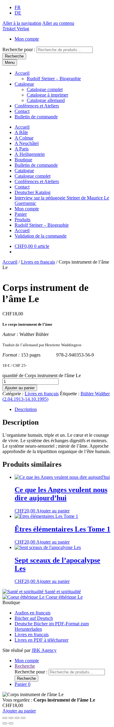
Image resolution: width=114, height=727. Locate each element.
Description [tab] (26, 409)
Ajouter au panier (20, 388)
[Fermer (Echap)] (23, 718)
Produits (22, 219)
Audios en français (32, 612)
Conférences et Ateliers (37, 105)
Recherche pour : (18, 49)
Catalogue (24, 84)
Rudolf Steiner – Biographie (54, 78)
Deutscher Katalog (32, 192)
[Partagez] (17, 718)
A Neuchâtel (27, 143)
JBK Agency (44, 650)
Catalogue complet (45, 89)
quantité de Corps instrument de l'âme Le (41, 375)
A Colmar (24, 137)
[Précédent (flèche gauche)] (4, 723)
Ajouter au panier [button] (53, 510)
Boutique (23, 159)
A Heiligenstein (30, 154)
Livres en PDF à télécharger (41, 640)
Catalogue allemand (46, 100)
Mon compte (27, 38)
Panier (21, 214)
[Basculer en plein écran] (11, 718)
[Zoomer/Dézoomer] (4, 718)
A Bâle (21, 132)
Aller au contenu (58, 23)
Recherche (14, 56)
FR (18, 7)
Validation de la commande (41, 235)
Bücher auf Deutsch (34, 618)
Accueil (22, 73)
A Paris (22, 148)
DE (18, 12)
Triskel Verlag (15, 28)
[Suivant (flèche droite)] (11, 723)
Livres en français (38, 262)
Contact (22, 111)
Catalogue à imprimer (47, 94)
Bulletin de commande (36, 116)
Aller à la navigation (21, 23)
